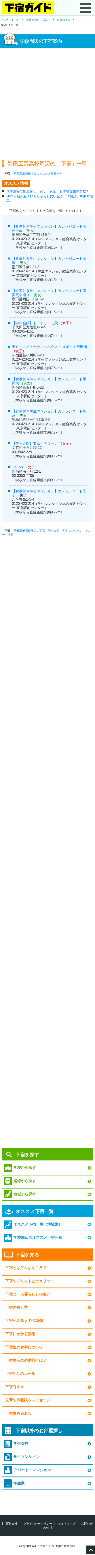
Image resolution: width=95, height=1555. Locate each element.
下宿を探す (27, 1154)
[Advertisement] (47, 101)
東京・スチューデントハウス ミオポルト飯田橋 (49, 347)
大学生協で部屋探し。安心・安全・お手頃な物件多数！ (47, 191)
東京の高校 (63, 19)
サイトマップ (66, 1523)
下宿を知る (27, 1254)
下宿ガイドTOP (10, 19)
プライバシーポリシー (37, 1523)
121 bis (17, 467)
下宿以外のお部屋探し (39, 1430)
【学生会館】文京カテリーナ (35, 443)
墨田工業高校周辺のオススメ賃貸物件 (37, 173)
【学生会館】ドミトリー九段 (35, 323)
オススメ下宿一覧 (35, 1211)
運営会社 (11, 1523)
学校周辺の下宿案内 (38, 19)
